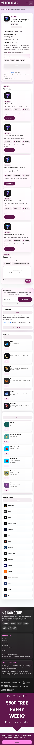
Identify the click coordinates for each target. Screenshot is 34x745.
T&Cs (8, 52)
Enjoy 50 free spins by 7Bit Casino (13, 135)
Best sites (13, 623)
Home (2, 9)
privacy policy (22, 303)
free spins (7, 60)
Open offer (9, 118)
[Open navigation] (31, 3)
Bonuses (7, 9)
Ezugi (17, 60)
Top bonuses (5, 623)
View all (17, 312)
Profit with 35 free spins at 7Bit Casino (14, 201)
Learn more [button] (22, 737)
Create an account (7, 322)
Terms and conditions (17, 327)
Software (26, 623)
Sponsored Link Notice (9, 78)
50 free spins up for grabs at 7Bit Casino (15, 234)
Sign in (28, 280)
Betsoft (12, 60)
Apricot (22, 60)
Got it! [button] (17, 742)
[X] (9, 628)
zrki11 (12, 72)
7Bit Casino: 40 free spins (11, 103)
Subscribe (25, 299)
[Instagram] (14, 628)
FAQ (3, 650)
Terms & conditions (7, 647)
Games (19, 623)
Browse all (18, 500)
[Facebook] (4, 628)
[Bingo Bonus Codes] (9, 2)
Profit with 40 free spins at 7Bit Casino (14, 167)
